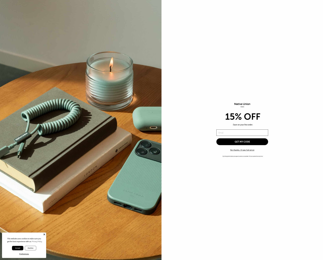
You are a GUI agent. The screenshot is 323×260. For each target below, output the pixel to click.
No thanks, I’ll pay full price (242, 150)
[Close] (44, 234)
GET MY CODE (242, 141)
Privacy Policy (37, 241)
